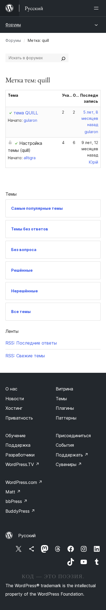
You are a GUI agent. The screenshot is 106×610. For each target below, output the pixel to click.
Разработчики (20, 455)
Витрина (64, 389)
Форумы (13, 24)
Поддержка (17, 445)
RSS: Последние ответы (31, 343)
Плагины (65, 408)
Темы (61, 398)
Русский (27, 535)
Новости (14, 398)
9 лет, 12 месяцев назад (90, 148)
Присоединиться (73, 435)
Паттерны (66, 418)
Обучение (15, 435)
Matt (13, 492)
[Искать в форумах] (63, 58)
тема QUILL (26, 112)
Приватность (19, 418)
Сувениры (69, 464)
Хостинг (14, 408)
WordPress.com (23, 482)
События (65, 445)
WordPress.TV (22, 464)
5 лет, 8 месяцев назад (90, 118)
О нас (11, 389)
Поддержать (72, 455)
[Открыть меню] (97, 8)
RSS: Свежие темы (25, 355)
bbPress (16, 501)
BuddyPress (20, 511)
